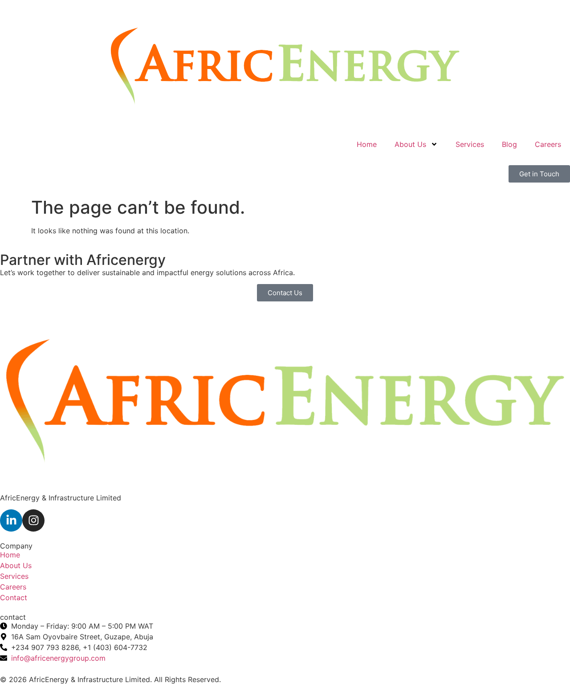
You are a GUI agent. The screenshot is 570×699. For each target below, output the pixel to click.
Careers (548, 144)
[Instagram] (33, 520)
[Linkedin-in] (11, 520)
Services (470, 144)
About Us (410, 144)
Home (367, 144)
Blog (509, 144)
